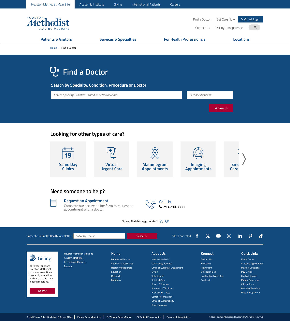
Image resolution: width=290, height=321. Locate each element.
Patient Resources (250, 280)
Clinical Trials (247, 284)
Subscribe (142, 236)
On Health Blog (208, 272)
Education (116, 272)
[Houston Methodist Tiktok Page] (261, 236)
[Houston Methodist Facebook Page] (197, 236)
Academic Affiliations (162, 288)
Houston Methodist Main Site (50, 4)
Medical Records (249, 276)
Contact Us (206, 259)
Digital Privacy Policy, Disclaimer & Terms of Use (49, 317)
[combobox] (116, 95)
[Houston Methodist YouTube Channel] (218, 236)
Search (223, 108)
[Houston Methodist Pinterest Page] (250, 236)
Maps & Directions (250, 268)
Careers (175, 4)
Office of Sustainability (163, 301)
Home (53, 48)
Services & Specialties (118, 39)
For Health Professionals (184, 39)
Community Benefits (162, 263)
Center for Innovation (162, 297)
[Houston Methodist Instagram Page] (229, 236)
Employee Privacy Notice (178, 317)
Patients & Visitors (56, 39)
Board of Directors (160, 284)
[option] (68, 159)
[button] (244, 159)
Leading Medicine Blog (212, 276)
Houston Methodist (161, 259)
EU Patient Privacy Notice (149, 317)
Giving (118, 4)
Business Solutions (250, 288)
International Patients (146, 4)
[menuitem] (50, 4)
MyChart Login (250, 19)
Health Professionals (121, 268)
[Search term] (255, 27)
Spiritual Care (158, 280)
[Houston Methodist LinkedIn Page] (239, 236)
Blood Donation (159, 305)
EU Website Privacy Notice (119, 317)
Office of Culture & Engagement (167, 268)
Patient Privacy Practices (89, 317)
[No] (167, 221)
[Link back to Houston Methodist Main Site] (53, 23)
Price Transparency (250, 292)
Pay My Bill (247, 272)
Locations (241, 39)
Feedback (205, 280)
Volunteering (158, 276)
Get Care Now (225, 19)
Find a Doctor (201, 19)
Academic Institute (92, 4)
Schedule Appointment (252, 263)
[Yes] (161, 221)
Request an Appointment (86, 200)
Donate (42, 291)
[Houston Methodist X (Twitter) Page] (207, 236)
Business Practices (161, 292)
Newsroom (206, 268)
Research (115, 276)
